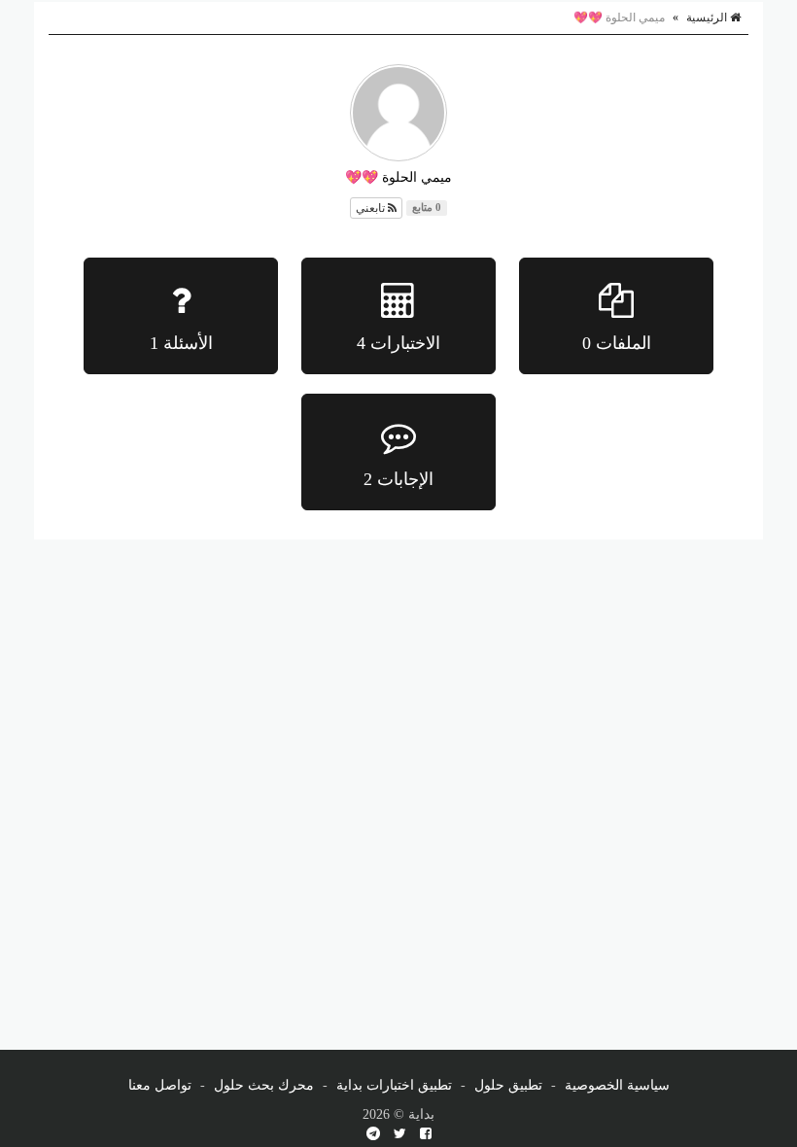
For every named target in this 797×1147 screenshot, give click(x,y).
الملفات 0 (616, 343)
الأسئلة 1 (181, 343)
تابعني (372, 208)
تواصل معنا (159, 1085)
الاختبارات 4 (398, 343)
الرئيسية (708, 17)
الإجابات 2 (398, 479)
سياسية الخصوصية (617, 1085)
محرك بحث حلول (264, 1085)
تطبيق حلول (508, 1085)
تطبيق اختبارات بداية (394, 1085)
